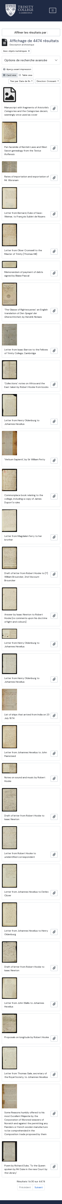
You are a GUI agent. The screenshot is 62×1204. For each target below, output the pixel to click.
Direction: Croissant (47, 81)
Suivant (39, 1187)
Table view (27, 75)
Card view (11, 75)
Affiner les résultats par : (31, 32)
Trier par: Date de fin (20, 81)
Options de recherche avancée (25, 60)
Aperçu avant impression (18, 69)
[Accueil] (21, 10)
